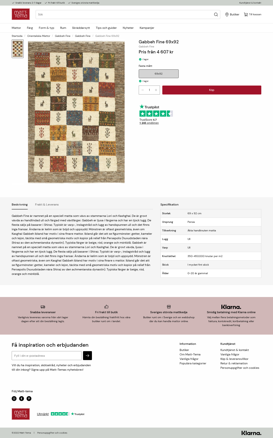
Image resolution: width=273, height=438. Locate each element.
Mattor (16, 28)
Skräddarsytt (81, 28)
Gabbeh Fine (62, 36)
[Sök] (216, 14)
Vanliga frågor (189, 359)
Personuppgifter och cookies (239, 368)
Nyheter (128, 28)
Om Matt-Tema (190, 354)
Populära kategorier (193, 363)
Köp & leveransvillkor (234, 359)
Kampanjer (147, 28)
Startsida (17, 36)
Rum (63, 28)
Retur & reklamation (234, 363)
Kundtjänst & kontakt (250, 2)
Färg (30, 28)
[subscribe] (87, 355)
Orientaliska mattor (38, 36)
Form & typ (46, 28)
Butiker (184, 350)
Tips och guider (106, 28)
